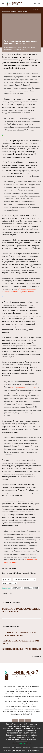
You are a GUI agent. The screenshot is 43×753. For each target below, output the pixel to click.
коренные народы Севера (24, 580)
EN (35, 3)
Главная (4, 9)
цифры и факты (9, 583)
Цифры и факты (20, 9)
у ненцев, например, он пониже (23, 387)
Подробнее (34, 750)
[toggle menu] (3, 3)
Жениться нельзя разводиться (21, 649)
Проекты (12, 9)
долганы (6, 580)
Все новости (36, 656)
